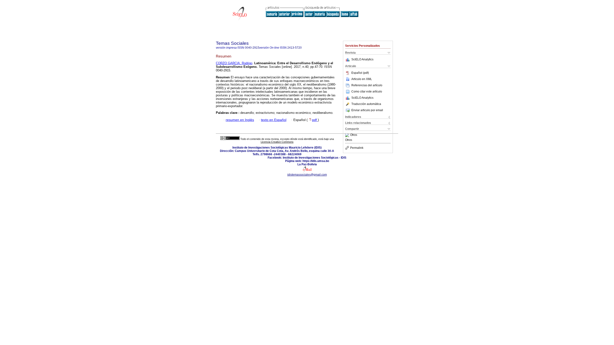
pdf (315, 120)
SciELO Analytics (362, 59)
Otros (353, 135)
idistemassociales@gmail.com (307, 174)
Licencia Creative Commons (277, 141)
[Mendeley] (347, 135)
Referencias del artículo (366, 85)
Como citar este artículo (366, 91)
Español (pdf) (360, 73)
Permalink (356, 148)
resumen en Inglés (240, 120)
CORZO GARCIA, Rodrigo (234, 63)
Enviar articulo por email (367, 110)
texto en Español (273, 120)
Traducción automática (366, 104)
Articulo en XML (361, 79)
